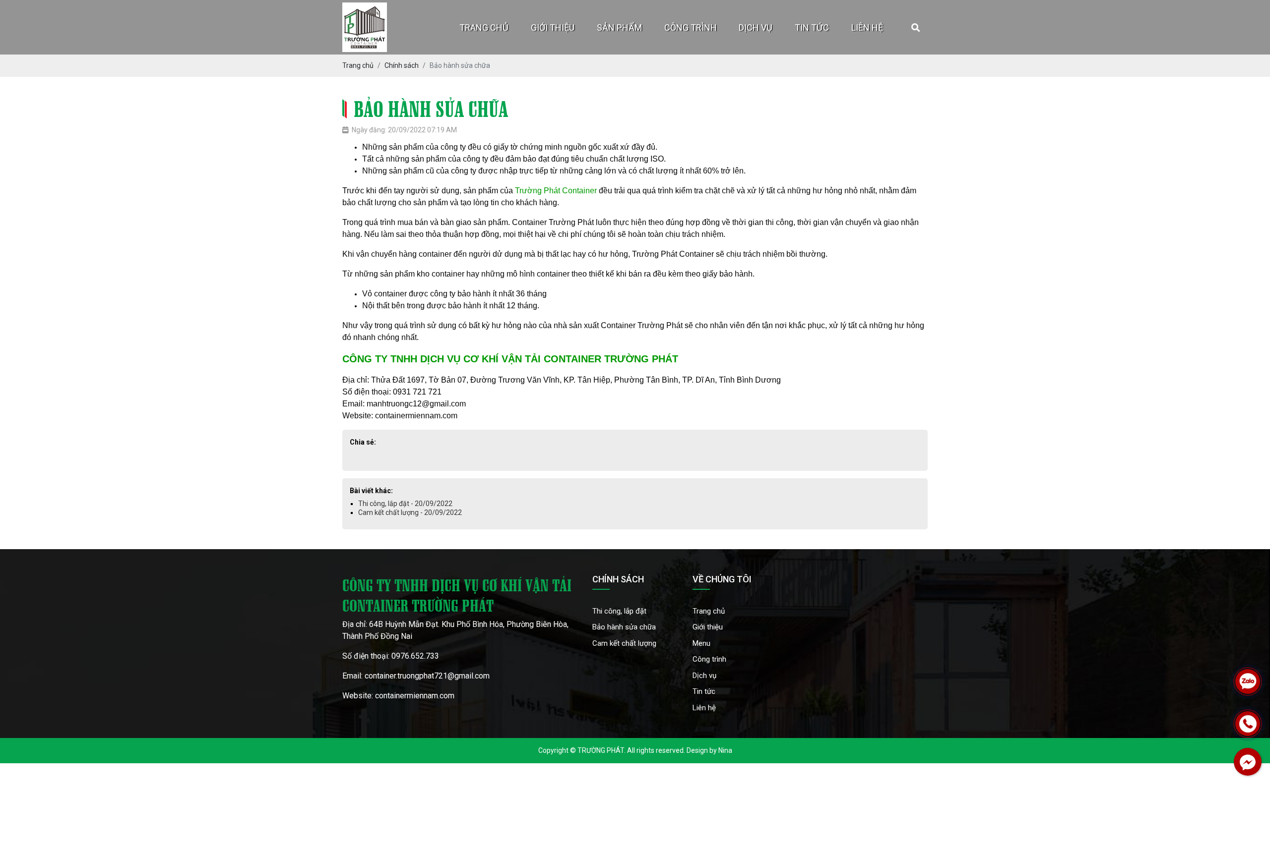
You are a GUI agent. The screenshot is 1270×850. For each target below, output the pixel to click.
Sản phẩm (619, 27)
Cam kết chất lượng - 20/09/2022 (410, 512)
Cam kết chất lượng (624, 643)
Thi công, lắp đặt (619, 611)
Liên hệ (867, 27)
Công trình (690, 27)
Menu (701, 643)
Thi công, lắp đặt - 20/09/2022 (405, 504)
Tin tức (812, 27)
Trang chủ (483, 27)
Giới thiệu (552, 27)
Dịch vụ (755, 27)
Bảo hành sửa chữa (624, 627)
